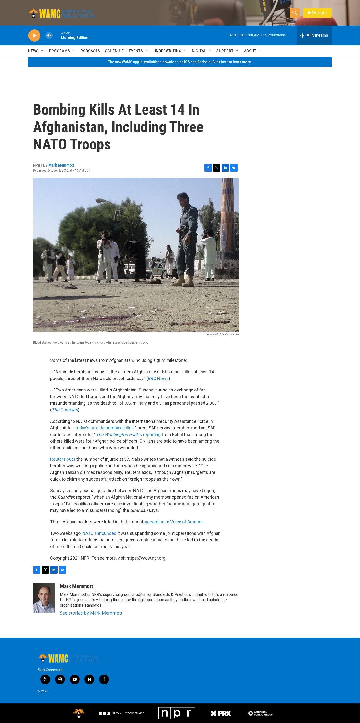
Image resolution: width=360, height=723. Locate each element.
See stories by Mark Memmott (91, 613)
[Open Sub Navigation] (42, 51)
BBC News (158, 378)
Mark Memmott (61, 165)
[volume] (49, 35)
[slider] (57, 35)
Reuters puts (62, 459)
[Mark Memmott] (44, 598)
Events (136, 51)
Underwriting (167, 51)
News (33, 51)
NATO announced (99, 533)
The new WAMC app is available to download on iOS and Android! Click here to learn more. (180, 62)
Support (225, 51)
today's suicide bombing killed (104, 427)
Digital (199, 51)
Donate (319, 12)
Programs (59, 51)
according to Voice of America (174, 521)
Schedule (114, 51)
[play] (34, 35)
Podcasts (90, 51)
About (250, 51)
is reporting (128, 434)
